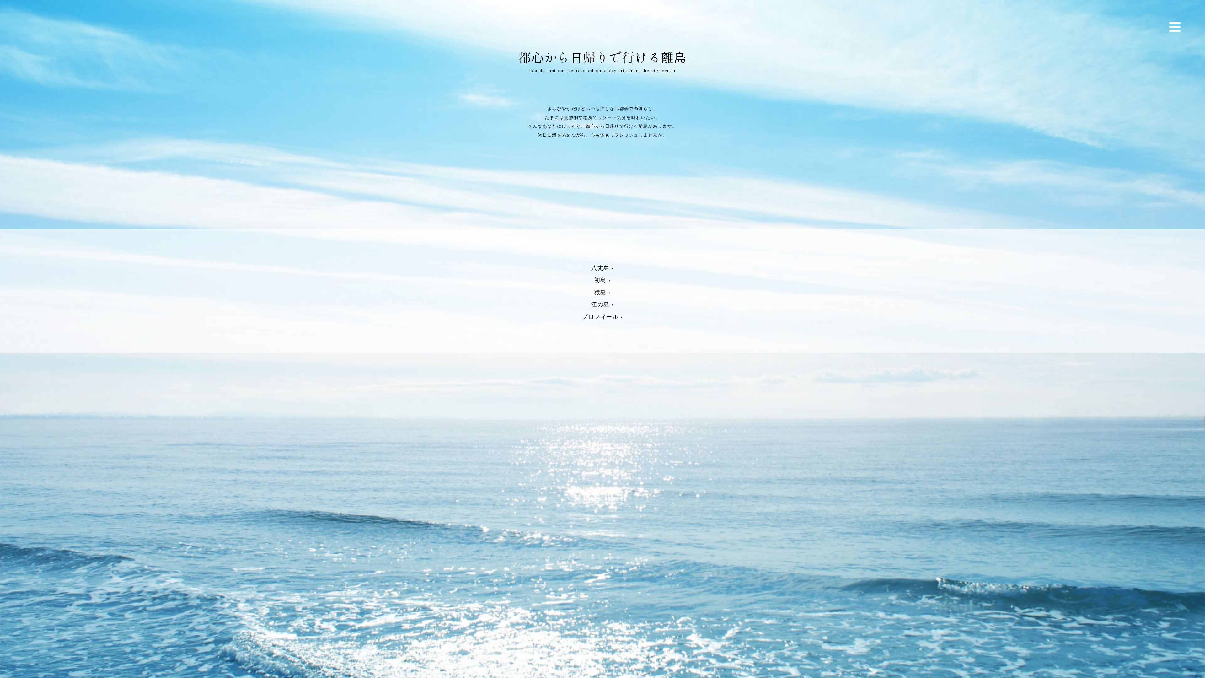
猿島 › (602, 292)
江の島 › (602, 304)
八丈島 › (602, 268)
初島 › (602, 280)
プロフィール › (602, 317)
